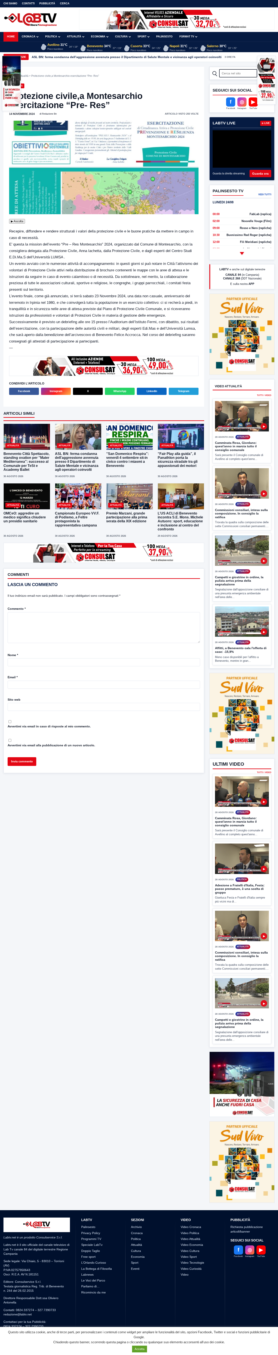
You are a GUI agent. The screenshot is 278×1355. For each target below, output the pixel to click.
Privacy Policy (90, 1233)
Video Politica (190, 1233)
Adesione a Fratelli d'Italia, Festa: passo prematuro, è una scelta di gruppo (240, 872)
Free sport (88, 1256)
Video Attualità (190, 1239)
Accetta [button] (139, 1349)
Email (13, 677)
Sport (141, 36)
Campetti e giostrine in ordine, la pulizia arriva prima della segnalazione (239, 564)
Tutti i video (264, 379)
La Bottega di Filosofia (96, 1268)
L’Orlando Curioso (93, 1262)
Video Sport (189, 1256)
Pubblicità (47, 3)
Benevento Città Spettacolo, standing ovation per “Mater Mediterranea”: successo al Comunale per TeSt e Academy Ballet (26, 461)
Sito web (14, 699)
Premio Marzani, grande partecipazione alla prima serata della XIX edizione (126, 517)
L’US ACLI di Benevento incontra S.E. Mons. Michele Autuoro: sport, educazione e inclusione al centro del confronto (180, 521)
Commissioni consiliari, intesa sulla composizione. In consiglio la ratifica (241, 497)
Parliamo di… (90, 1286)
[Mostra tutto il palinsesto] (242, 253)
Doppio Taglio (90, 1251)
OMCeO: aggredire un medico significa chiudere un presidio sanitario (24, 517)
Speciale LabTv (92, 1244)
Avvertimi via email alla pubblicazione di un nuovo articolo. (51, 745)
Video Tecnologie (192, 1262)
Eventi (135, 1268)
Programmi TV (91, 1239)
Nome (13, 655)
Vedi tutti (264, 194)
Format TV (186, 36)
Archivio (136, 1227)
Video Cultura (190, 1251)
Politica (51, 36)
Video (185, 1274)
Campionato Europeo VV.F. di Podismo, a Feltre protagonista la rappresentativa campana (77, 519)
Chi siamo (10, 3)
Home (11, 36)
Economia (98, 36)
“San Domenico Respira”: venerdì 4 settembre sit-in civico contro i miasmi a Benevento (127, 460)
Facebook (24, 391)
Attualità (74, 36)
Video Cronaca (191, 1227)
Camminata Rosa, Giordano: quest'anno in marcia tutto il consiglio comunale (236, 430)
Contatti (28, 3)
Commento (17, 608)
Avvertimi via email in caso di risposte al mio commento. (49, 726)
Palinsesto (164, 36)
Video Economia (192, 1244)
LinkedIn (152, 391)
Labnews (87, 1274)
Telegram (183, 391)
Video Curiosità (191, 1268)
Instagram (56, 391)
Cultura (121, 36)
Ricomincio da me (93, 1292)
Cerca (65, 3)
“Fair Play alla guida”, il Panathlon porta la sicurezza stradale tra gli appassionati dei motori (177, 460)
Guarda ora (260, 173)
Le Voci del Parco (93, 1280)
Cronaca (28, 36)
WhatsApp (119, 391)
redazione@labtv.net (17, 1314)
